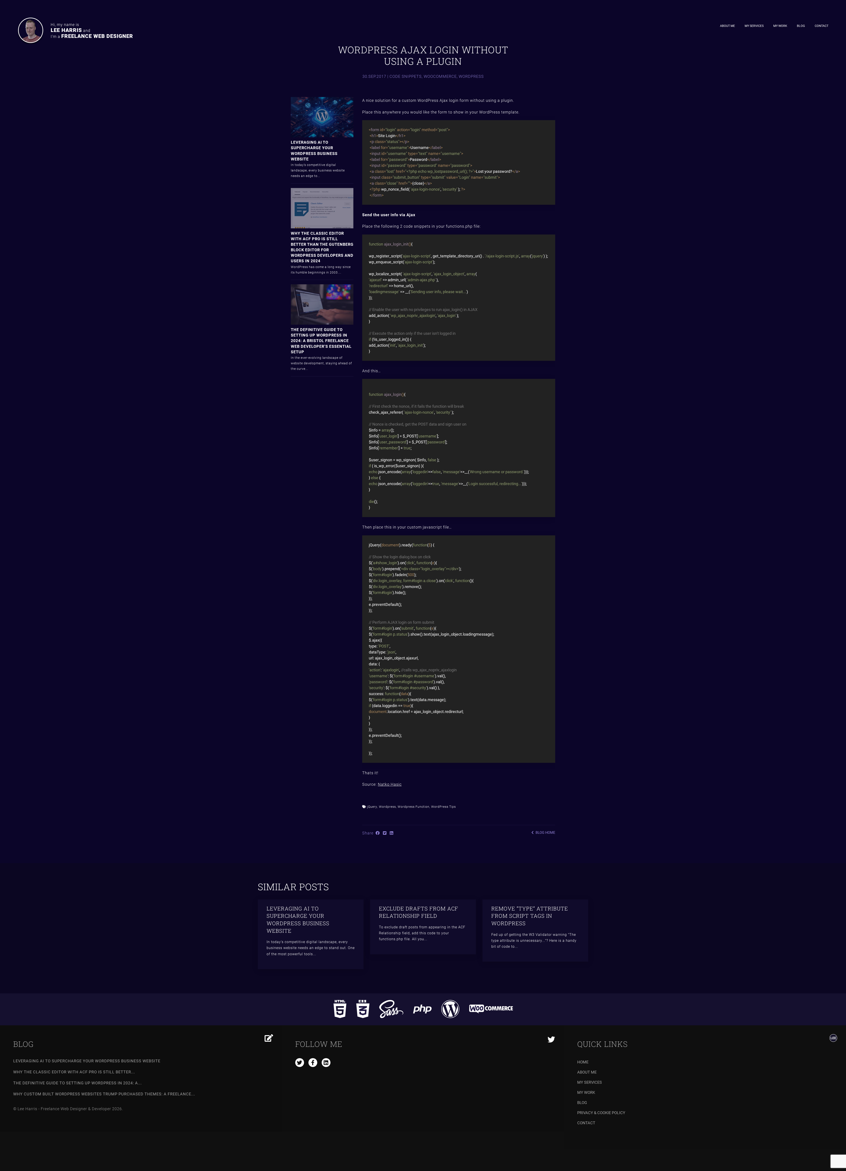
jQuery (372, 806)
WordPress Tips (443, 806)
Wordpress (471, 76)
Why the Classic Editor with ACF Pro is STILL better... (74, 1072)
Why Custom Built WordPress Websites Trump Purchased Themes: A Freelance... (104, 1094)
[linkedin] (326, 1062)
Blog (801, 26)
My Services (754, 26)
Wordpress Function (413, 806)
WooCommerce (440, 76)
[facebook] (312, 1062)
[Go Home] (833, 1038)
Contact (821, 26)
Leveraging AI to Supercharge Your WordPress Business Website (86, 1061)
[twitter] (299, 1062)
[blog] (269, 1038)
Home (582, 1062)
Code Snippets (406, 76)
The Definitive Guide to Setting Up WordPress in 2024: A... (77, 1083)
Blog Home (545, 832)
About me (727, 26)
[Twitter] (551, 1039)
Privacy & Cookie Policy (601, 1112)
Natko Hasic (390, 784)
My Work (780, 26)
